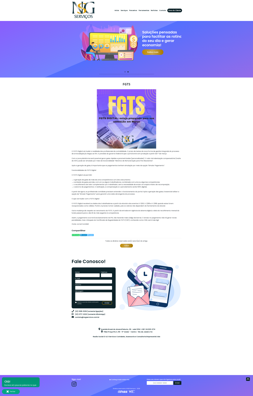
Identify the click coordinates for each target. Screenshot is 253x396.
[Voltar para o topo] (248, 379)
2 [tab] (128, 72)
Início (117, 10)
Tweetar (91, 235)
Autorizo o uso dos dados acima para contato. (88, 303)
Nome (77, 272)
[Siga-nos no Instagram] (74, 385)
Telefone (104, 272)
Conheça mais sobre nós (120, 380)
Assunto (78, 285)
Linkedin (84, 235)
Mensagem (79, 291)
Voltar (126, 245)
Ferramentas (144, 10)
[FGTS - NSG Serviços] (83, 10)
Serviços (124, 10)
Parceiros (133, 10)
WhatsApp (76, 235)
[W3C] (132, 391)
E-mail (77, 278)
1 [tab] (125, 72)
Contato (162, 10)
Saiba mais (147, 52)
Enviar (107, 303)
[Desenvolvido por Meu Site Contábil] (122, 391)
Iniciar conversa (22, 382)
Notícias (154, 10)
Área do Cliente (174, 10)
